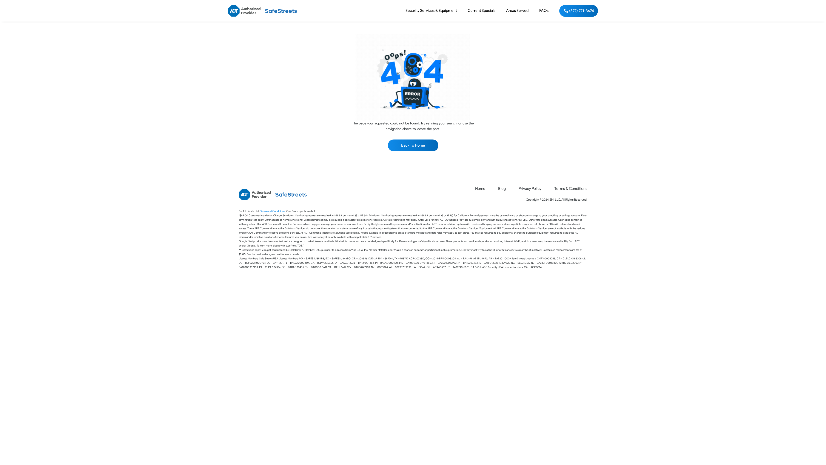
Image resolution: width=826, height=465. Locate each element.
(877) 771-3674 (581, 10)
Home (480, 188)
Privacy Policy (530, 188)
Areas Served (517, 10)
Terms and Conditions (272, 211)
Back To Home (413, 145)
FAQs (544, 10)
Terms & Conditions (570, 188)
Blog (502, 188)
